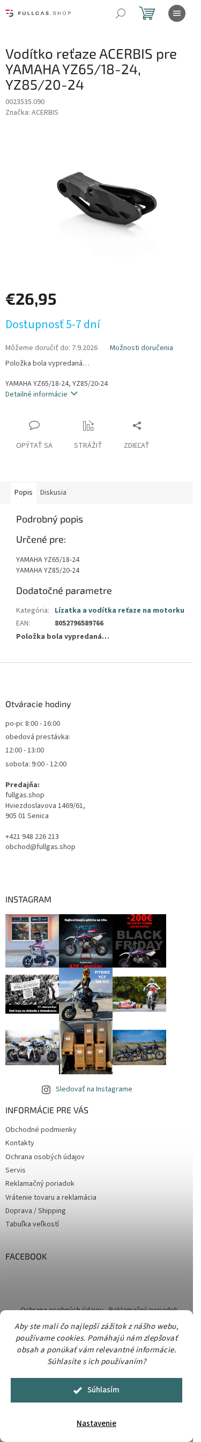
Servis (15, 1170)
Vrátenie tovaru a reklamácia (50, 1197)
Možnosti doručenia (141, 348)
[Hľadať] (120, 13)
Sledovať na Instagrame (94, 1089)
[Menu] (177, 13)
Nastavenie (96, 1423)
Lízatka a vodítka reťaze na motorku (119, 610)
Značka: (31, 112)
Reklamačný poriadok (40, 1183)
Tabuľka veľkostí (32, 1224)
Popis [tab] (23, 492)
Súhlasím (103, 1390)
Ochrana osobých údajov (45, 1157)
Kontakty (19, 1143)
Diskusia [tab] (53, 492)
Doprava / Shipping (35, 1211)
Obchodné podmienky (41, 1129)
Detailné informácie (36, 394)
